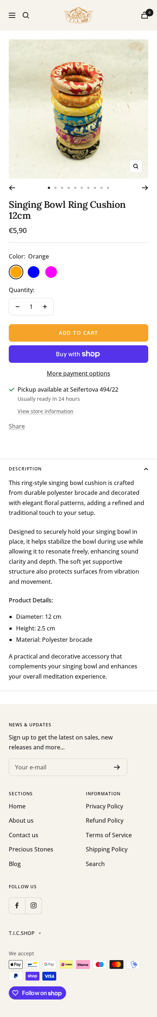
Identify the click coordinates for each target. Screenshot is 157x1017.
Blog (15, 864)
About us (21, 820)
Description (25, 469)
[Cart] (144, 15)
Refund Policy (104, 820)
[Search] (26, 15)
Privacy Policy (104, 806)
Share (17, 426)
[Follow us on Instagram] (33, 905)
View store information (45, 411)
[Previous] (12, 187)
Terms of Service (109, 835)
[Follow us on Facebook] (17, 905)
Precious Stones (31, 849)
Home (17, 806)
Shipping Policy (106, 849)
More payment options (78, 373)
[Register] (117, 767)
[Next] (145, 187)
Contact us (23, 835)
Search (95, 864)
